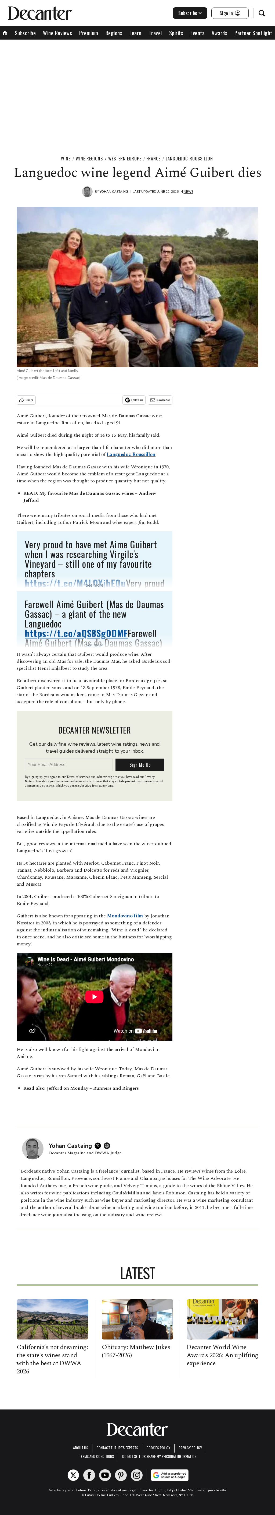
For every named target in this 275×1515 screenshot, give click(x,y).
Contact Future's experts (117, 1447)
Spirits (176, 33)
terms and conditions (96, 1456)
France (153, 158)
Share (29, 400)
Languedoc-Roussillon (189, 158)
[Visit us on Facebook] (89, 1475)
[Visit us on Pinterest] (121, 1475)
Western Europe (124, 158)
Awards (219, 33)
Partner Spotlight (253, 33)
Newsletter (163, 400)
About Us (80, 1447)
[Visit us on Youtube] (105, 1475)
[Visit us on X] (73, 1475)
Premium (88, 33)
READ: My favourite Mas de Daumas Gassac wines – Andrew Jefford (89, 497)
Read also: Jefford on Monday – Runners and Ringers (81, 1088)
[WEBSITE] (108, 1145)
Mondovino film (125, 916)
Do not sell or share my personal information (159, 1456)
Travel (155, 33)
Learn (135, 33)
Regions (114, 33)
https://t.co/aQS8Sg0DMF (76, 633)
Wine (65, 158)
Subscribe (187, 12)
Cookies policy (158, 1447)
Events (197, 33)
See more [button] (94, 585)
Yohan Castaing (114, 192)
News (188, 192)
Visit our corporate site (207, 1490)
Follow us (137, 400)
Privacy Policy (190, 1447)
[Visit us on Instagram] (137, 1475)
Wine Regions (89, 158)
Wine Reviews (57, 33)
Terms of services (78, 777)
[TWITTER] (99, 1145)
